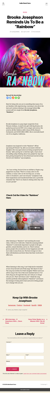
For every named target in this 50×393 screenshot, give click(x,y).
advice (9, 309)
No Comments (36, 31)
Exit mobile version (25, 389)
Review (25, 12)
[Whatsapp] (16, 98)
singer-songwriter (23, 309)
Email (27, 355)
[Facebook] (7, 98)
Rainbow (16, 309)
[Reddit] (13, 98)
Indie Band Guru (25, 3)
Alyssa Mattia (16, 31)
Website (8, 361)
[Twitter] (10, 98)
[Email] (18, 98)
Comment (9, 342)
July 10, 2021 (26, 31)
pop (13, 309)
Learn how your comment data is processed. (35, 373)
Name (8, 355)
